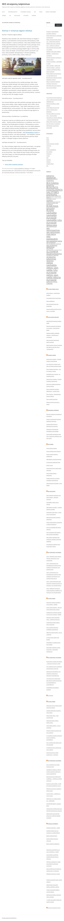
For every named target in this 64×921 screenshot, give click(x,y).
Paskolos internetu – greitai (53, 828)
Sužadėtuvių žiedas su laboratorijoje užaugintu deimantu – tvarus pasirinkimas (53, 771)
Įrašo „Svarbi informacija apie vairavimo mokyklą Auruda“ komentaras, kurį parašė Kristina (54, 583)
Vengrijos (50, 261)
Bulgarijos (50, 185)
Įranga (48, 148)
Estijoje (49, 194)
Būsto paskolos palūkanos (52, 844)
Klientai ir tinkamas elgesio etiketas (17, 30)
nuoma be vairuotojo (9, 172)
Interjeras (48, 146)
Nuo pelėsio (49, 152)
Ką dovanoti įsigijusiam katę (53, 462)
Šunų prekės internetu (52, 399)
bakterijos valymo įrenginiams (52, 179)
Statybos (25, 15)
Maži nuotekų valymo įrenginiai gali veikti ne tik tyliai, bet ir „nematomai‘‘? (54, 347)
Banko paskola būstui (51, 836)
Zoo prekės (50, 444)
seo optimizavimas (53, 229)
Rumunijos (50, 208)
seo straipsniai (51, 242)
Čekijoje (49, 283)
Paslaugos (17, 15)
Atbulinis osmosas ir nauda (53, 874)
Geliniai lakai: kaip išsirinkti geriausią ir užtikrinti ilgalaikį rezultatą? (53, 816)
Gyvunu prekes (51, 598)
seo (48, 224)
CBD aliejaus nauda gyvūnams (53, 459)
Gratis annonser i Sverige (52, 144)
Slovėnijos (58, 253)
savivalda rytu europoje (54, 221)
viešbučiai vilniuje (51, 282)
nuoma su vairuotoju (20, 172)
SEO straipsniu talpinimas (54, 552)
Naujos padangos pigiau (54, 907)
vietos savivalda (51, 264)
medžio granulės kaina (51, 201)
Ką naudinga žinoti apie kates (53, 298)
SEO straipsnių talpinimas (16, 4)
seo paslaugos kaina (54, 241)
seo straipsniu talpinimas (51, 246)
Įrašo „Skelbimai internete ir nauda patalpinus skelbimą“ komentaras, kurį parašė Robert (54, 590)
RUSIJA (50, 210)
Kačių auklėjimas (50, 301)
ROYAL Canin (49, 465)
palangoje (58, 201)
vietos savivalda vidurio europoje (53, 277)
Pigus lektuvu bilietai (53, 317)
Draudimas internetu (53, 410)
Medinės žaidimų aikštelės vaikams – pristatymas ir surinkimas (52, 335)
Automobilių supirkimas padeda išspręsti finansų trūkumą (52, 857)
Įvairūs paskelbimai (51, 12)
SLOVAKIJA (52, 251)
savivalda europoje (51, 216)
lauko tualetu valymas (51, 199)
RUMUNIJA (52, 206)
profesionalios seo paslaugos (52, 203)
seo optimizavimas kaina (53, 233)
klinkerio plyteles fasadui (55, 197)
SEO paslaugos (51, 491)
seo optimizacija (51, 226)
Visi (10, 15)
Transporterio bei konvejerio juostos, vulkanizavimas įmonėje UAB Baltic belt (54, 99)
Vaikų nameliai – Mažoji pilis (53, 65)
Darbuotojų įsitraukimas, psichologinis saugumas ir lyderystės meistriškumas (53, 673)
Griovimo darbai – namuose (53, 67)
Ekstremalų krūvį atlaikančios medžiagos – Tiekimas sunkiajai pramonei (54, 779)
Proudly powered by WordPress (9, 918)
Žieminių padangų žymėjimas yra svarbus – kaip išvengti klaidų (53, 328)
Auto (3, 12)
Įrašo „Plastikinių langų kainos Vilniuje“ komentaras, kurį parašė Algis (53, 558)
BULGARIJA (52, 183)
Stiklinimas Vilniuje (26, 12)
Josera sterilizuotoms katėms (53, 451)
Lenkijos (49, 200)
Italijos (54, 194)
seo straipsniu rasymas (53, 244)
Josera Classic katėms (51, 448)
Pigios (40, 12)
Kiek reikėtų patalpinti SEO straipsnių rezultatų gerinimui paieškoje (53, 539)
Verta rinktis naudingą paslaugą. (14, 164)
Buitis (47, 139)
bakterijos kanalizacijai (51, 176)
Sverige (4, 15)
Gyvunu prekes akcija (53, 289)
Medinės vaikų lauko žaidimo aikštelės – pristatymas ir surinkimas (53, 53)
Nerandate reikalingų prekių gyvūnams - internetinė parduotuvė (53, 649)
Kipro (48, 197)
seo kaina (53, 225)
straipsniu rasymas (52, 255)
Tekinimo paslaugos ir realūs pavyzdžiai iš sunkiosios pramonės (53, 864)
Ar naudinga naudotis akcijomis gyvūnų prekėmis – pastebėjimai (54, 737)
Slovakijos (50, 253)
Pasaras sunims (52, 355)
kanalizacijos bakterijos (53, 196)
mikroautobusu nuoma (31, 132)
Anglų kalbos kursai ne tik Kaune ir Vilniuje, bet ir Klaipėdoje (52, 109)
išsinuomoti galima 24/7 (8, 170)
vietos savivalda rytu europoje (52, 270)
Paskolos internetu (53, 823)
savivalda (51, 212)
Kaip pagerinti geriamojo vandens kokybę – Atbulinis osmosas (53, 497)
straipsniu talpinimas (51, 257)
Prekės (48, 156)
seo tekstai (49, 248)
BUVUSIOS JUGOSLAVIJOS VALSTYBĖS (54, 190)
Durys (47, 142)
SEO (35, 12)
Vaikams (34, 15)
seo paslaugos (52, 237)
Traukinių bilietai (12, 12)
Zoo (47, 166)
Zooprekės (50, 695)
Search (48, 22)
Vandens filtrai (50, 164)
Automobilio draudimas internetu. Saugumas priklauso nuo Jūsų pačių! (54, 436)
